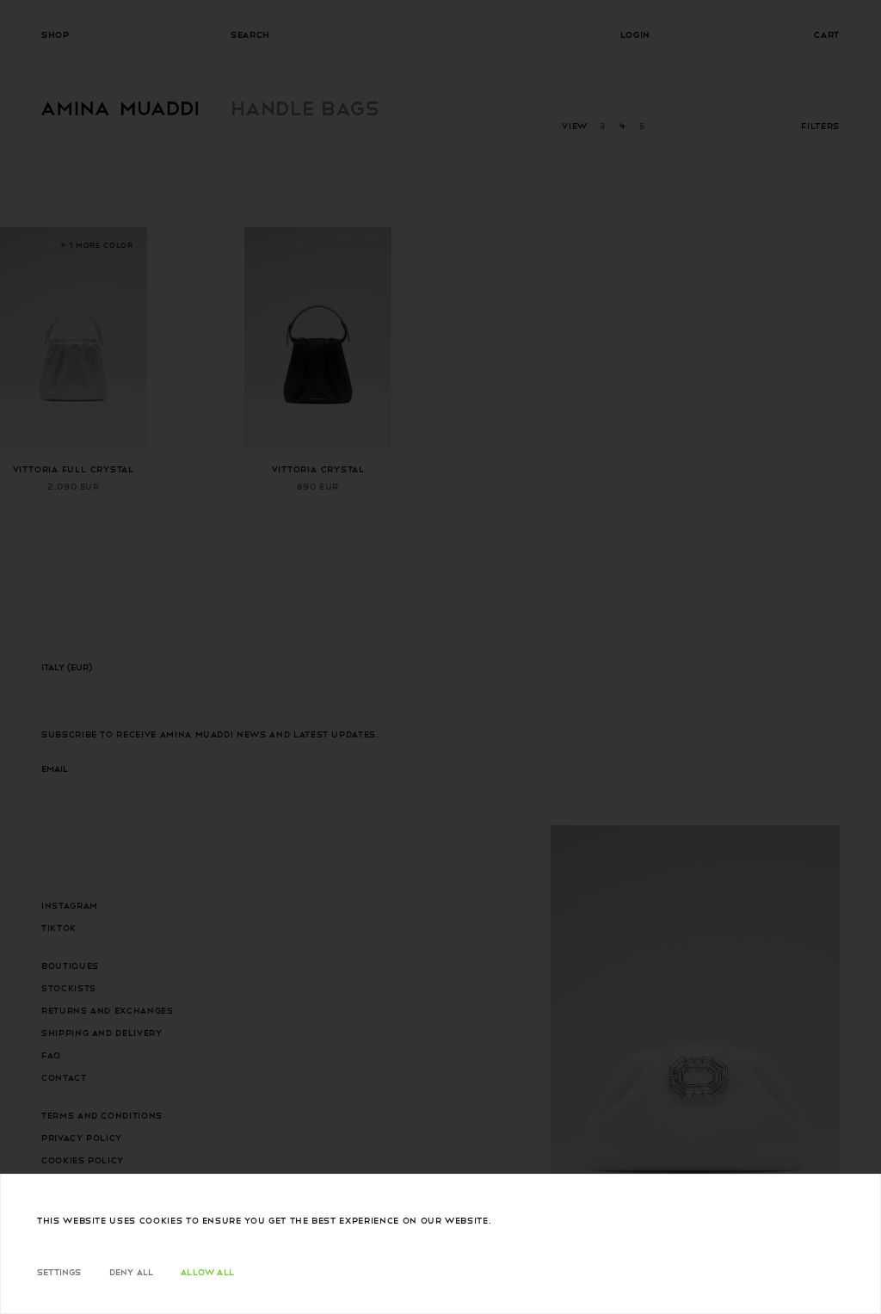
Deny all (131, 1271)
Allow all (207, 1271)
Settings (59, 1271)
